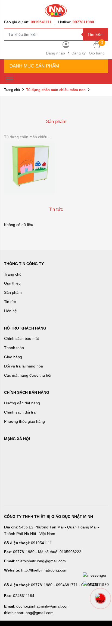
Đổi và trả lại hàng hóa (23, 366)
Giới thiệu (12, 283)
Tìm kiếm (96, 34)
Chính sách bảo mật (21, 338)
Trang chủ (12, 90)
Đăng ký (78, 53)
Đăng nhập (55, 53)
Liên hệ (10, 311)
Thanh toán (14, 348)
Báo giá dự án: (28, 22)
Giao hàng (13, 357)
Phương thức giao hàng (24, 421)
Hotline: (76, 22)
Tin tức (10, 301)
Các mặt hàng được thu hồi (27, 375)
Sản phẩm (13, 292)
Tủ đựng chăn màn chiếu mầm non (29, 137)
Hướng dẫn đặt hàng (22, 403)
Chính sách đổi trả (20, 412)
